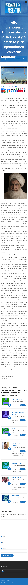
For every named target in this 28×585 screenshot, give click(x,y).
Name (3, 536)
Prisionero (11, 86)
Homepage (5, 56)
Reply (22, 405)
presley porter (16, 478)
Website (4, 548)
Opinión (12, 56)
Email (3, 542)
